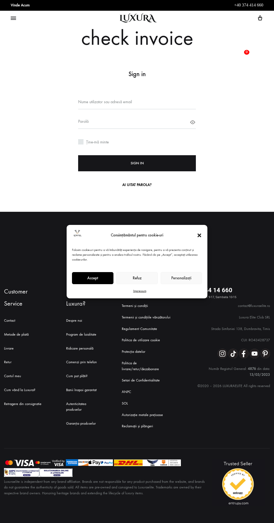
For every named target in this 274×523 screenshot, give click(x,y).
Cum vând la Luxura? (19, 390)
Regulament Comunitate (139, 329)
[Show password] (192, 122)
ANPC (126, 392)
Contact (9, 320)
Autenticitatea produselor (76, 407)
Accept (92, 278)
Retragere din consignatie (22, 404)
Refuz (137, 278)
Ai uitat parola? (137, 185)
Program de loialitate (81, 334)
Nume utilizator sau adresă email (105, 101)
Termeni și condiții (135, 305)
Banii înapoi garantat (81, 390)
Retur (8, 362)
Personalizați (181, 278)
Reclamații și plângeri (137, 426)
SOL (125, 403)
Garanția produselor (81, 423)
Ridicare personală (79, 348)
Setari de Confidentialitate (141, 380)
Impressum (139, 291)
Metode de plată (16, 334)
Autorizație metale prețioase (142, 415)
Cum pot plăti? (76, 376)
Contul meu (12, 376)
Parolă (84, 121)
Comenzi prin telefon (81, 362)
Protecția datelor (133, 351)
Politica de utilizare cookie (141, 340)
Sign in (137, 163)
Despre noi (74, 320)
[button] (199, 235)
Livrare (9, 348)
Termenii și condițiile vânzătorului (146, 317)
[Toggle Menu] (13, 18)
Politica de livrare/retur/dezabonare (140, 366)
